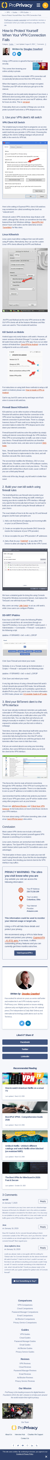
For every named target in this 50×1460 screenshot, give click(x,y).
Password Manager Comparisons (25, 1312)
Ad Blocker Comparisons (25, 1319)
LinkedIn (25, 1056)
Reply (43, 1201)
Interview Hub (20, 1434)
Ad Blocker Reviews (25, 1378)
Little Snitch (23, 606)
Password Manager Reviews (25, 1371)
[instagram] (27, 1445)
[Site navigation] (38, 5)
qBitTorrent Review (19, 806)
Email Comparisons (25, 1316)
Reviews (25, 1359)
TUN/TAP (24, 541)
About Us (8, 1434)
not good (26, 102)
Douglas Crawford (33, 49)
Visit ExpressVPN (24, 953)
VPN (8, 12)
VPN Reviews (25, 1363)
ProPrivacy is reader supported (15, 20)
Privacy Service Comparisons (25, 1323)
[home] (2, 12)
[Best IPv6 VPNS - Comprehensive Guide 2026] (25, 1115)
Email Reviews (25, 1374)
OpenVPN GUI (37, 222)
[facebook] (13, 1445)
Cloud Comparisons (25, 1309)
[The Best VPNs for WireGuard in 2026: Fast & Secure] (25, 1175)
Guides (14, 12)
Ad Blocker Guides (25, 1348)
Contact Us (25, 1438)
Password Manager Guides (25, 1341)
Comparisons (25, 1300)
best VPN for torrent (15, 819)
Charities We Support (35, 1434)
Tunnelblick (7, 227)
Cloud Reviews (25, 1367)
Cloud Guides (25, 1338)
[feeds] (36, 1445)
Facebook (25, 1042)
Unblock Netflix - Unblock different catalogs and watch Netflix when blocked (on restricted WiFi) (24, 1149)
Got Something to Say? (25, 1281)
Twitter (25, 1049)
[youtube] (22, 1445)
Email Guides (25, 1345)
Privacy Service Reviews (25, 1381)
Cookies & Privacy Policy (24, 1454)
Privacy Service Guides (25, 1352)
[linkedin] (19, 54)
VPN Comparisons (25, 1305)
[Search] (45, 5)
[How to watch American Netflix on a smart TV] (25, 1086)
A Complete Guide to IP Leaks (35, 694)
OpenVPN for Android (29, 344)
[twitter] (14, 54)
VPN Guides (24, 12)
